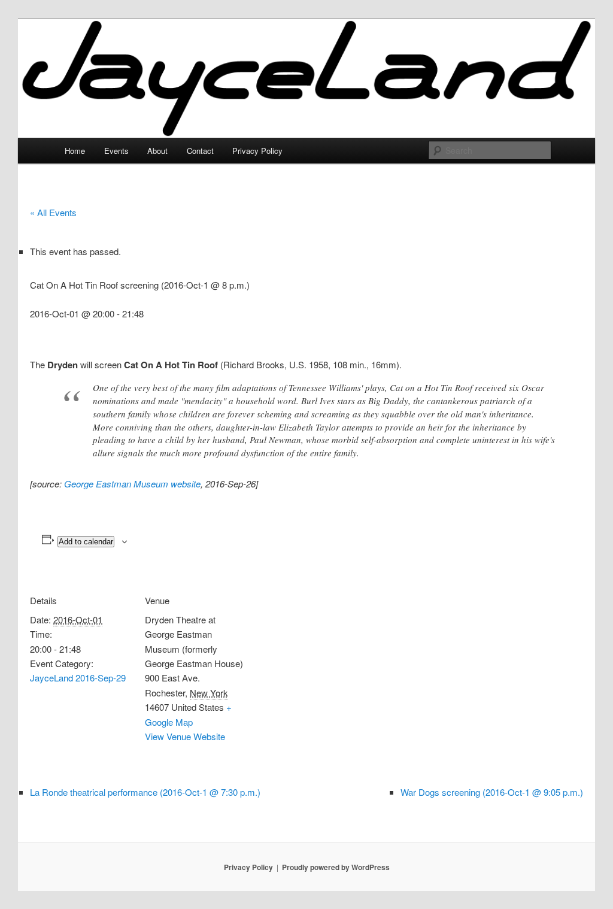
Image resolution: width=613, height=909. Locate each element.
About (157, 150)
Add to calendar (86, 541)
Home (75, 150)
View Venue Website (185, 736)
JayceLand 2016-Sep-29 (78, 677)
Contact (200, 150)
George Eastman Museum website (132, 483)
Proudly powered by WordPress (336, 867)
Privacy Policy (257, 150)
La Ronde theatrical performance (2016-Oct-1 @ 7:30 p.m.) (145, 792)
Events (116, 150)
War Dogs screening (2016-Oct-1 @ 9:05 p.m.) (491, 792)
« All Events (53, 212)
